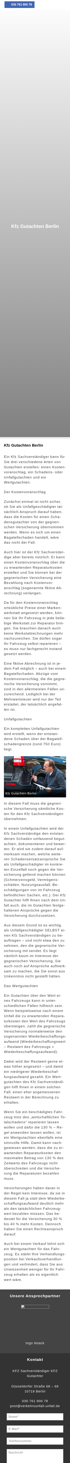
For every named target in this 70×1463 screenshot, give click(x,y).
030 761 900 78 (21, 4)
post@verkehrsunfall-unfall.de (35, 1406)
